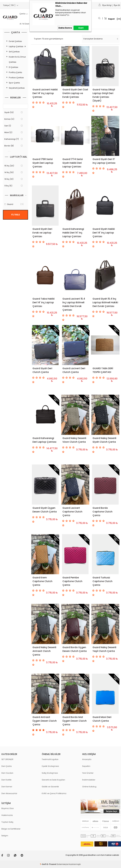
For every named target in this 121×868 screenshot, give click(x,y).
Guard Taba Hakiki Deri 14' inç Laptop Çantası (43, 302)
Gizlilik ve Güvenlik (50, 786)
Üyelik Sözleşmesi (50, 766)
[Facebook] (4, 856)
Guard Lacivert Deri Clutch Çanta (73, 370)
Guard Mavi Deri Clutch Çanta (102, 719)
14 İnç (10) (9, 172)
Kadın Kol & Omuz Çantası (17, 59)
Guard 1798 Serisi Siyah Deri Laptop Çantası (42, 162)
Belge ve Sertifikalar (11, 828)
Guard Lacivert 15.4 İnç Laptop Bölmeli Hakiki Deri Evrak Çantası (73, 304)
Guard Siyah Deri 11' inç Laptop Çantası (104, 161)
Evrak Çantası (15, 41)
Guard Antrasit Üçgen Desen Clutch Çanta (44, 720)
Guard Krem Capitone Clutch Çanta (42, 581)
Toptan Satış (7, 822)
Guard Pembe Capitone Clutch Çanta (72, 581)
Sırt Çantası (14, 51)
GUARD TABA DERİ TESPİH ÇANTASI (103, 370)
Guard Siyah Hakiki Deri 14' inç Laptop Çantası (104, 232)
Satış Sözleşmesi (50, 773)
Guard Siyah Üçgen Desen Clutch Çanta (44, 509)
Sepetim (86, 766)
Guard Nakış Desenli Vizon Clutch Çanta (74, 440)
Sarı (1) (7, 125)
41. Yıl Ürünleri (25, 24)
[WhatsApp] (17, 856)
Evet (81, 27)
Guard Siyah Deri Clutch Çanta (42, 370)
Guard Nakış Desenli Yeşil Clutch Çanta (104, 649)
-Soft (43, 864)
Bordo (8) (9, 145)
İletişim (4, 835)
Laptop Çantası (16, 46)
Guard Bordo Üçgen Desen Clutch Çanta (74, 649)
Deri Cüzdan (7, 773)
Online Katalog (89, 786)
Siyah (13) (9, 112)
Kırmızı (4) (9, 119)
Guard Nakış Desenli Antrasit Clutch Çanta (44, 651)
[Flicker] (24, 856)
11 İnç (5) (8, 185)
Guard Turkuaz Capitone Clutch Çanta (102, 581)
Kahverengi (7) (11, 139)
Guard (15, 204)
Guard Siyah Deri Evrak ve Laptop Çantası (42, 232)
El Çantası (13, 67)
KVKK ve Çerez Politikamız (54, 793)
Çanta (22, 13)
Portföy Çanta (15, 72)
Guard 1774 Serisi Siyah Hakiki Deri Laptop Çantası (72, 162)
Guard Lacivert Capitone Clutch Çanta (72, 511)
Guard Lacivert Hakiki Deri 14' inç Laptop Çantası (45, 93)
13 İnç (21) (8, 179)
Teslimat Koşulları (50, 759)
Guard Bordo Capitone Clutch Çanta (102, 511)
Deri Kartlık (6, 779)
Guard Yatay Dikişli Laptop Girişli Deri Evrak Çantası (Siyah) (104, 95)
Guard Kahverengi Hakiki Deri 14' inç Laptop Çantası (73, 232)
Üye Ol (117, 5)
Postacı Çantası (16, 77)
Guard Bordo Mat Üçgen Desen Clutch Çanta (74, 720)
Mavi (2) (8, 132)
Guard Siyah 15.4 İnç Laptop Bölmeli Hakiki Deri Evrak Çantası (105, 302)
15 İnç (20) (9, 165)
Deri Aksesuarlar (9, 793)
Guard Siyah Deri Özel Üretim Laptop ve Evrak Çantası (75, 93)
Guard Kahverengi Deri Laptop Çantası (44, 440)
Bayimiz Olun (7, 808)
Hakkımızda (7, 815)
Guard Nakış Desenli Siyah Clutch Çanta (104, 440)
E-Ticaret (51, 864)
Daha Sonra (65, 27)
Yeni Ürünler (88, 773)
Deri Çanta (6, 766)
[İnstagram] (10, 856)
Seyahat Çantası (17, 88)
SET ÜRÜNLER (7, 759)
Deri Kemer (6, 786)
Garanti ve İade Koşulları (53, 779)
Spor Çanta (14, 82)
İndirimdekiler (88, 779)
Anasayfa (86, 759)
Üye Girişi (107, 5)
